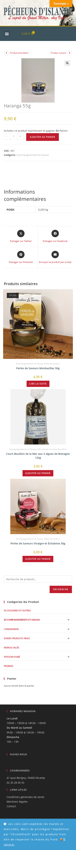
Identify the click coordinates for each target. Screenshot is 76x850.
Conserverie (11, 629)
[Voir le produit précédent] (6, 53)
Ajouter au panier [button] (38, 473)
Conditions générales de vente (25, 797)
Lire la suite (38, 383)
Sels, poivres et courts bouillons (52, 449)
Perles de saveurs (52, 363)
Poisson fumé (12, 656)
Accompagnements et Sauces (33, 155)
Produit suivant (58, 52)
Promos (8, 666)
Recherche (60, 589)
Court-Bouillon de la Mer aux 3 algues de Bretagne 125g (38, 455)
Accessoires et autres (17, 610)
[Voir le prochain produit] (69, 53)
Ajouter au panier (42, 137)
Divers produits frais (17, 638)
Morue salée (11, 647)
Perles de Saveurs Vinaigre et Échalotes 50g (38, 543)
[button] (7, 34)
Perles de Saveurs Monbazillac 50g (38, 368)
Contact (11, 806)
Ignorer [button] (9, 844)
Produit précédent (19, 52)
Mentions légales (17, 801)
